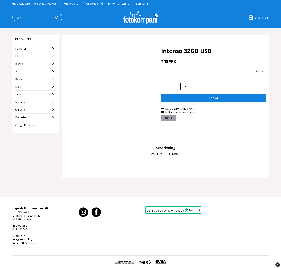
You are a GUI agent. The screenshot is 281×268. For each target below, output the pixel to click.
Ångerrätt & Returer (24, 243)
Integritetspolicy (22, 239)
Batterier (20, 117)
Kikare (19, 64)
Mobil (18, 94)
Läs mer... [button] (260, 71)
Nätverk (20, 102)
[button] (259, 17)
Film (17, 56)
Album (19, 71)
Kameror (20, 48)
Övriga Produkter (25, 125)
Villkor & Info (20, 236)
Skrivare (20, 110)
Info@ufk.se (19, 225)
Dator (19, 87)
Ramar (19, 79)
